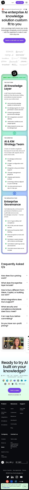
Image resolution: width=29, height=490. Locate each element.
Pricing (3, 408)
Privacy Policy (6, 487)
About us (3, 443)
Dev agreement (17, 470)
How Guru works (3, 412)
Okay (24, 486)
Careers (3, 439)
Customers (13, 412)
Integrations (4, 417)
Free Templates (4, 456)
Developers (14, 420)
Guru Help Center (22, 409)
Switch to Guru (5, 452)
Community (14, 424)
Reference (13, 416)
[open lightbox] (13, 343)
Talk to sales (20, 2)
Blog (12, 428)
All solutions (4, 425)
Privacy (24, 470)
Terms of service (7, 470)
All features (4, 421)
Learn (12, 408)
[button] (26, 2)
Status (21, 413)
